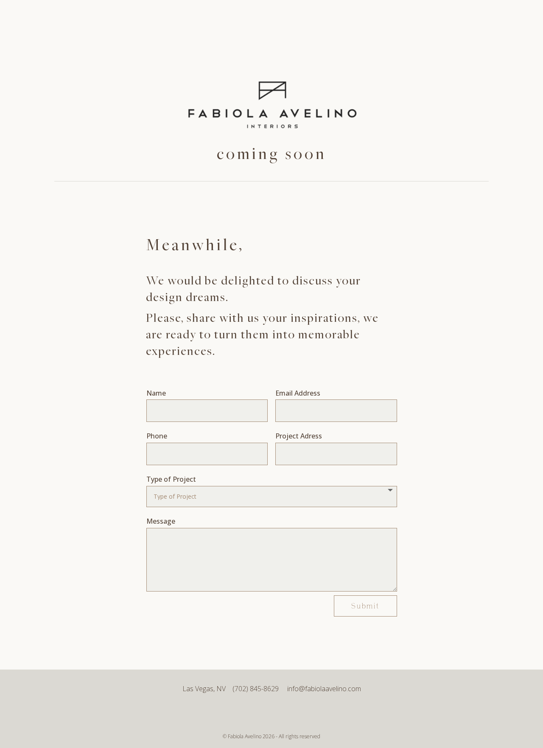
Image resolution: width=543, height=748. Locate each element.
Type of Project (171, 479)
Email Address (297, 393)
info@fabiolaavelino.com (324, 688)
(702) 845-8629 (259, 688)
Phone (156, 436)
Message (160, 521)
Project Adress (298, 436)
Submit (365, 606)
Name (156, 393)
